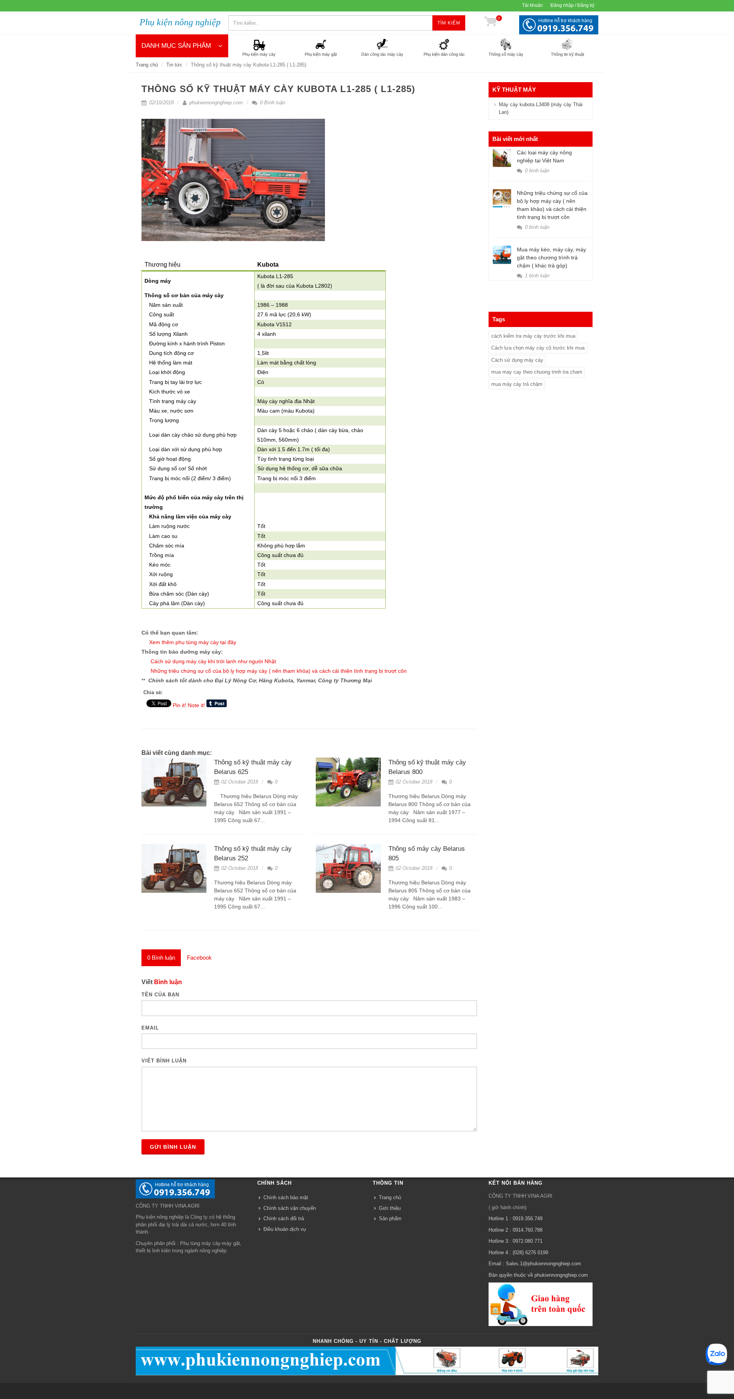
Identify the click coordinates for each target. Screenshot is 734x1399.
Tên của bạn (160, 994)
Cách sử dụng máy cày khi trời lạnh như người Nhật (213, 661)
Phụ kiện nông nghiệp (180, 22)
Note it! (196, 705)
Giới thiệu (390, 1208)
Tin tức (174, 65)
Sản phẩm (390, 1218)
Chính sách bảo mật (285, 1197)
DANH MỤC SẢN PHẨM (176, 45)
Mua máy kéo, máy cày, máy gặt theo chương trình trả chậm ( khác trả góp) (551, 257)
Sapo (381, 1390)
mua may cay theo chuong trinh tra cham (536, 372)
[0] (490, 23)
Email (150, 1028)
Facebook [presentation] (199, 957)
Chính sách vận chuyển (289, 1208)
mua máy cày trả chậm (516, 384)
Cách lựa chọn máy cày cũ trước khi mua (538, 348)
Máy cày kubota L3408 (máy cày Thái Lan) (541, 108)
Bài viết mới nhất (515, 139)
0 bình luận (536, 170)
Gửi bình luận (173, 1147)
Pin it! (179, 705)
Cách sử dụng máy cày (517, 360)
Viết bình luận (164, 1061)
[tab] (161, 957)
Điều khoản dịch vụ (284, 1229)
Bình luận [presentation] (161, 957)
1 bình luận (536, 276)
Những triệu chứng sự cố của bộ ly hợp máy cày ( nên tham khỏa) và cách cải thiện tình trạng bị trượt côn (279, 671)
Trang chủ (147, 65)
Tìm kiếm (448, 23)
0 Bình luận (271, 102)
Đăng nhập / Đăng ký (572, 5)
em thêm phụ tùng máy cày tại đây (194, 642)
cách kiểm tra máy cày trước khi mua (533, 336)
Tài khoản (532, 5)
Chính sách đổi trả (283, 1218)
